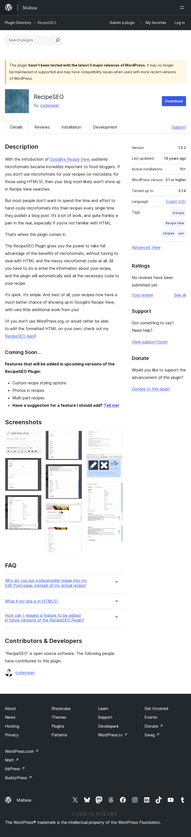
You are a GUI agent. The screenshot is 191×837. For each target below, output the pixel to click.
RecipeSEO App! (20, 336)
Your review (142, 294)
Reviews (42, 127)
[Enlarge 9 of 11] (115, 460)
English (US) (176, 201)
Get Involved (156, 708)
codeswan (49, 105)
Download (174, 101)
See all (180, 294)
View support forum (150, 341)
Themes (58, 717)
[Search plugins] (58, 40)
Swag (152, 734)
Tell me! (111, 405)
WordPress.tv (113, 734)
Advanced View (146, 247)
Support (179, 127)
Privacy (12, 734)
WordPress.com (22, 751)
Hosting (12, 726)
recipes (168, 233)
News (10, 717)
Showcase (61, 708)
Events (150, 717)
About (10, 708)
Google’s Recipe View (69, 159)
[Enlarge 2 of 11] (34, 464)
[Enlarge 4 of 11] (75, 437)
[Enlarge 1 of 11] (34, 437)
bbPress (15, 768)
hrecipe (178, 213)
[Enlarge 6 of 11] (75, 509)
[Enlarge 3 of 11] (34, 501)
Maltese (24, 800)
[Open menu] (183, 7)
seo (181, 233)
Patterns (59, 734)
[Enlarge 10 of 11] (115, 489)
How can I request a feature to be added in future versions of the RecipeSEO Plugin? (44, 618)
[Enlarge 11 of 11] (115, 531)
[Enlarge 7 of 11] (75, 533)
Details (16, 127)
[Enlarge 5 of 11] (75, 470)
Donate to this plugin (151, 388)
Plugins (57, 726)
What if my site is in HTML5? (31, 601)
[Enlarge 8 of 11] (115, 437)
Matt (12, 760)
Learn (103, 708)
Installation (71, 127)
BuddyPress (18, 777)
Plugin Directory (18, 22)
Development (105, 127)
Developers (108, 726)
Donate (153, 726)
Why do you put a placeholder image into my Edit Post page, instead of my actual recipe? (46, 583)
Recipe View (175, 223)
